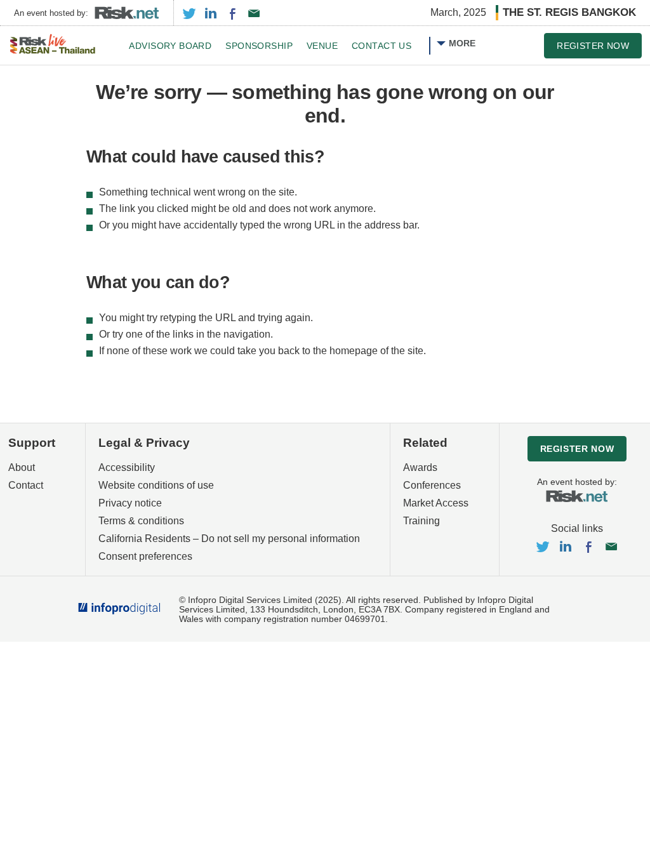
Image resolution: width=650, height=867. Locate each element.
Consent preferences (145, 556)
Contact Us (381, 46)
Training (421, 520)
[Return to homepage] (52, 45)
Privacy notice (130, 503)
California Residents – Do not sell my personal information (229, 538)
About (21, 467)
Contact (25, 485)
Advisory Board (170, 46)
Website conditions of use (156, 485)
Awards (420, 467)
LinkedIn (210, 14)
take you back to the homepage (307, 350)
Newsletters (254, 14)
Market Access (435, 503)
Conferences (432, 485)
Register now (593, 46)
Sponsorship (259, 46)
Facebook (232, 14)
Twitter (189, 14)
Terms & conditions (141, 520)
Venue (322, 46)
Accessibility (126, 467)
